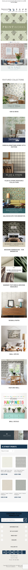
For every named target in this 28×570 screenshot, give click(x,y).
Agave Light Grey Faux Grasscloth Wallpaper (6, 471)
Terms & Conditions (10, 566)
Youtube (12, 552)
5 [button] (15, 42)
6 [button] (17, 42)
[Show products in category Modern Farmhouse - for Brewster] (14, 234)
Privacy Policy (21, 566)
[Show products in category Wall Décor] (14, 338)
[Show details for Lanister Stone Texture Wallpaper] (20, 485)
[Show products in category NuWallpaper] (14, 305)
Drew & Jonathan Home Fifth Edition (14, 146)
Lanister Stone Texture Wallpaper (20, 494)
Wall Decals (14, 421)
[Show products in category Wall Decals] (14, 406)
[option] (14, 27)
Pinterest (16, 552)
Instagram (4, 552)
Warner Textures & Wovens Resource (14, 286)
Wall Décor (14, 354)
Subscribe (25, 520)
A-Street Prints (9, 446)
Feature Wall (14, 388)
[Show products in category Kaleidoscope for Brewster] (14, 200)
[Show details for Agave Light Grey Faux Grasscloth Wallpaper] (7, 462)
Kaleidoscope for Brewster (14, 216)
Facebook (8, 552)
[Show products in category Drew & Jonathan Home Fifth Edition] (14, 130)
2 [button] (10, 42)
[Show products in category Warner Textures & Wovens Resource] (14, 269)
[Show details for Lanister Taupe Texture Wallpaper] (7, 485)
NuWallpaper (14, 320)
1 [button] (9, 42)
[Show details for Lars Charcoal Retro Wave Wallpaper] (20, 462)
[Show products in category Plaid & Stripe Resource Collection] (14, 165)
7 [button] (18, 42)
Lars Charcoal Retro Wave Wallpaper (19, 471)
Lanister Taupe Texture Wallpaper (7, 494)
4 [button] (14, 42)
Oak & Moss (14, 112)
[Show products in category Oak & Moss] (14, 96)
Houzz (20, 552)
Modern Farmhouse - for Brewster (14, 250)
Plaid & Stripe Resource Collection (14, 181)
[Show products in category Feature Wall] (14, 372)
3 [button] (12, 42)
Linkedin (24, 552)
